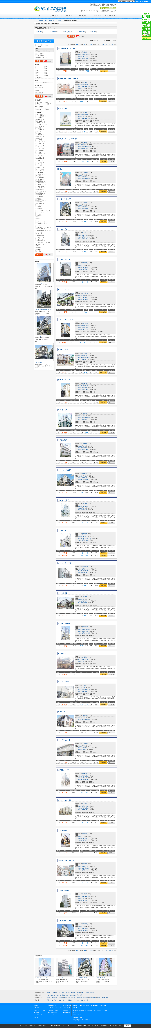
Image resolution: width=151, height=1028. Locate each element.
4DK (47, 75)
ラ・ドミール (39, 362)
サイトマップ (38, 1014)
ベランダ (39, 165)
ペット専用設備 (41, 116)
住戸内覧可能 (40, 240)
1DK (37, 68)
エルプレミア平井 (63, 681)
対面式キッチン (41, 189)
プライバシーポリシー (40, 1010)
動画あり (48, 109)
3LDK (47, 73)
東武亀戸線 (81, 86)
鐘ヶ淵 (88, 633)
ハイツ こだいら (63, 289)
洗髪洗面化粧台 (41, 200)
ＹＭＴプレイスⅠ (40, 283)
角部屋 (38, 251)
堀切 (71, 995)
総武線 (80, 88)
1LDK (47, 68)
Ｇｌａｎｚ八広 (62, 229)
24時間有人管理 (41, 235)
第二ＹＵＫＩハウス (64, 380)
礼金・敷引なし (40, 55)
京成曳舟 (87, 56)
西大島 (86, 659)
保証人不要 (40, 126)
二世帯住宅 (40, 140)
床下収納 (39, 208)
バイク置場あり (41, 177)
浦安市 (92, 992)
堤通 (86, 52)
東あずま (68, 32)
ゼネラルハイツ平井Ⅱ (64, 920)
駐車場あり (40, 244)
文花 (86, 773)
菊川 (48, 1000)
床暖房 (38, 206)
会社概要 (37, 1007)
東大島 (86, 84)
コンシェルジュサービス (43, 242)
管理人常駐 (40, 136)
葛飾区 (63, 992)
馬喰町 (55, 1000)
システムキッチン (41, 188)
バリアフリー (40, 131)
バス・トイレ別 (41, 191)
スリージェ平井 (62, 410)
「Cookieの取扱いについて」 (105, 1025)
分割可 (38, 133)
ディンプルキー (41, 232)
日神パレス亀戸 (62, 108)
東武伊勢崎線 (81, 54)
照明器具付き (40, 174)
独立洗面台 (40, 203)
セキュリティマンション (55, 1007)
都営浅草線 (81, 146)
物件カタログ (38, 1017)
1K (46, 67)
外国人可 (39, 146)
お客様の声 (67, 1012)
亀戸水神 (82, 32)
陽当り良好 (40, 119)
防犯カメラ (40, 234)
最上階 (38, 247)
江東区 (83, 82)
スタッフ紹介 (67, 1007)
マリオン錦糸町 (62, 440)
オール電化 (40, 170)
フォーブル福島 (62, 593)
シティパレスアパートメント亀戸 (68, 78)
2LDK (37, 72)
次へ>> (111, 44)
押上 (85, 145)
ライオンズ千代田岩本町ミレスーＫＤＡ (45, 309)
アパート (38, 45)
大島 (86, 510)
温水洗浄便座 (40, 196)
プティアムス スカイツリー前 (67, 139)
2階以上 (39, 246)
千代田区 (73, 992)
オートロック (40, 225)
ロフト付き (40, 162)
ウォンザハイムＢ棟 (64, 740)
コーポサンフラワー (64, 530)
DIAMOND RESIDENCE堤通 (66, 48)
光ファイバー (40, 222)
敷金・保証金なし (41, 54)
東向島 (88, 54)
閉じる (127, 1025)
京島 (86, 383)
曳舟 (40, 32)
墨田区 (83, 52)
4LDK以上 (39, 77)
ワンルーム (39, 67)
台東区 (87, 992)
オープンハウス (41, 145)
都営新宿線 (81, 84)
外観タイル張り (41, 182)
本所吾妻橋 (88, 146)
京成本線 (73, 997)
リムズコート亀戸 (63, 500)
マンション (45, 45)
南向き (38, 249)
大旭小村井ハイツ (63, 770)
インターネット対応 (42, 223)
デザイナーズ (40, 122)
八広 (86, 232)
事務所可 (39, 128)
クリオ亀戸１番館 (63, 890)
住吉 (59, 1000)
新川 (81, 995)
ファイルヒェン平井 (64, 259)
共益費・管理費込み (41, 57)
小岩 (74, 1000)
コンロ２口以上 (41, 184)
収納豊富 (39, 215)
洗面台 (38, 198)
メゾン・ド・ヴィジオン (65, 319)
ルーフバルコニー (41, 169)
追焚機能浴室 (40, 193)
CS (37, 216)
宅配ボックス (40, 228)
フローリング (40, 160)
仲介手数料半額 (53, 1012)
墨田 (78, 995)
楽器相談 (39, 117)
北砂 (86, 657)
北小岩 (63, 995)
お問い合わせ (67, 1005)
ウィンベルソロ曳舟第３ (65, 470)
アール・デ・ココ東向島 (42, 977)
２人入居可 (40, 129)
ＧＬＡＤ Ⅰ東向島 (64, 623)
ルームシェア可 (41, 150)
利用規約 (37, 1012)
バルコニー (40, 167)
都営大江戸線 (105, 997)
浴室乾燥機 (40, 194)
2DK (47, 70)
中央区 (68, 992)
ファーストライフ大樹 (64, 563)
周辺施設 (66, 1010)
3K (46, 72)
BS (37, 218)
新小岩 (84, 749)
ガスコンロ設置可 (41, 148)
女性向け (39, 155)
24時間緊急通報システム (43, 230)
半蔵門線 (80, 145)
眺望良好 (39, 138)
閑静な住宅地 (40, 121)
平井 (84, 88)
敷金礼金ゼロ (52, 1005)
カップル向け (40, 153)
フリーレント (40, 141)
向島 (86, 353)
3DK (37, 73)
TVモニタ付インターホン (43, 227)
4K (37, 75)
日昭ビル (60, 169)
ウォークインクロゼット (43, 210)
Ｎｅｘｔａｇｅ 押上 (64, 800)
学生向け (39, 152)
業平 (86, 142)
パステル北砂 (62, 653)
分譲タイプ (40, 134)
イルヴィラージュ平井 (64, 199)
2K (37, 70)
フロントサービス (41, 237)
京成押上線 (81, 56)
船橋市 (83, 992)
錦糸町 (85, 448)
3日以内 (39, 104)
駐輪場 (38, 176)
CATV (38, 220)
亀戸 (94, 32)
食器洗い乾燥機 (41, 186)
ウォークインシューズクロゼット (44, 212)
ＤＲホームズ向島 (63, 349)
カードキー (40, 143)
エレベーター (40, 172)
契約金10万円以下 (53, 1010)
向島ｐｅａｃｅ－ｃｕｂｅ (66, 860)
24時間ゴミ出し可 (41, 239)
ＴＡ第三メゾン (60, 977)
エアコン (39, 205)
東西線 (98, 997)
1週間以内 (48, 104)
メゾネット (40, 164)
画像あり (38, 109)
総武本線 (85, 997)
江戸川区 (84, 172)
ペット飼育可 (40, 114)
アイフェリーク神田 (40, 336)
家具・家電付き (41, 179)
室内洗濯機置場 (41, 158)
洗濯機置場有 (40, 181)
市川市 (78, 992)
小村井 (55, 32)
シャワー (39, 201)
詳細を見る (103, 71)
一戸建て (38, 46)
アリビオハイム (62, 830)
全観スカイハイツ (101, 977)
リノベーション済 (41, 124)
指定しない (39, 102)
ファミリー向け (41, 157)
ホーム (36, 1005)
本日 (47, 102)
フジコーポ (61, 712)
